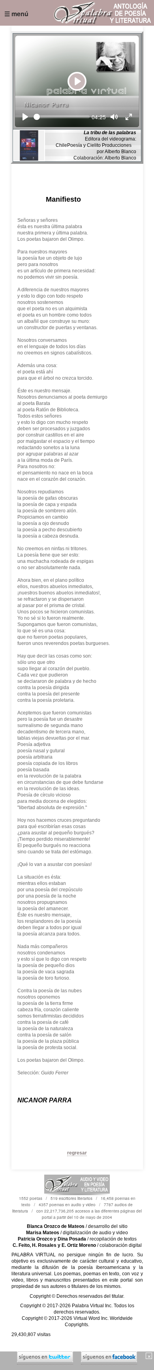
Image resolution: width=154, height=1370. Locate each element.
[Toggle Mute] (114, 117)
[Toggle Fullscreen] (128, 117)
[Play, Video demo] (25, 117)
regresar (77, 1153)
